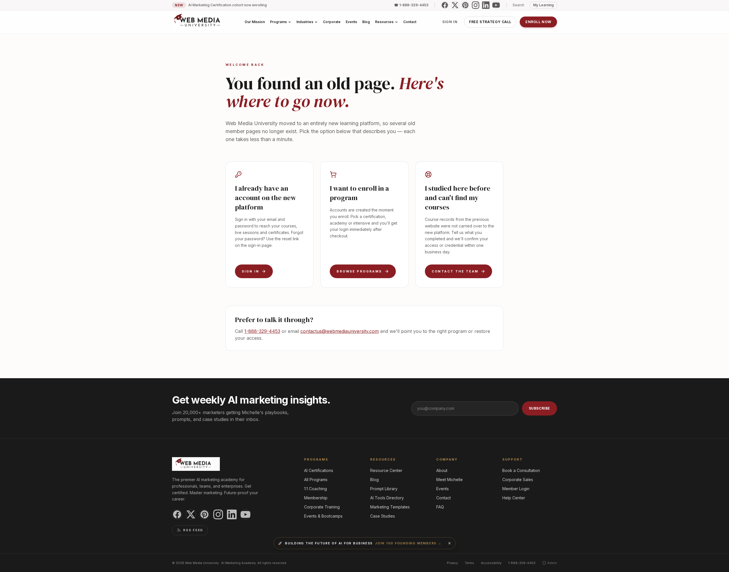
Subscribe (539, 408)
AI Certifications (318, 470)
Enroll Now (538, 22)
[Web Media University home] (197, 22)
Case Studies (382, 516)
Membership (315, 497)
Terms (469, 563)
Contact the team (455, 271)
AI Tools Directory (387, 497)
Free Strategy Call (490, 22)
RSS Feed (193, 530)
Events (442, 488)
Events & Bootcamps (323, 516)
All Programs (315, 479)
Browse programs (359, 271)
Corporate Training (322, 506)
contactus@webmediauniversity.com (339, 331)
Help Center (513, 497)
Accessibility (491, 563)
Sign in (449, 22)
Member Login (515, 488)
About (441, 470)
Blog (374, 479)
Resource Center (386, 470)
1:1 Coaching (315, 488)
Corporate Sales (517, 479)
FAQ (440, 506)
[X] (455, 5)
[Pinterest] (465, 5)
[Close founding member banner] (449, 543)
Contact (443, 497)
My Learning (543, 5)
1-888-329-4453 (262, 331)
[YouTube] (496, 5)
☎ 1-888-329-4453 (411, 5)
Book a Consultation (521, 470)
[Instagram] (476, 5)
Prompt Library (384, 488)
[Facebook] (445, 5)
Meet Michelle (449, 479)
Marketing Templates (390, 506)
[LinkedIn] (486, 5)
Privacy (452, 563)
